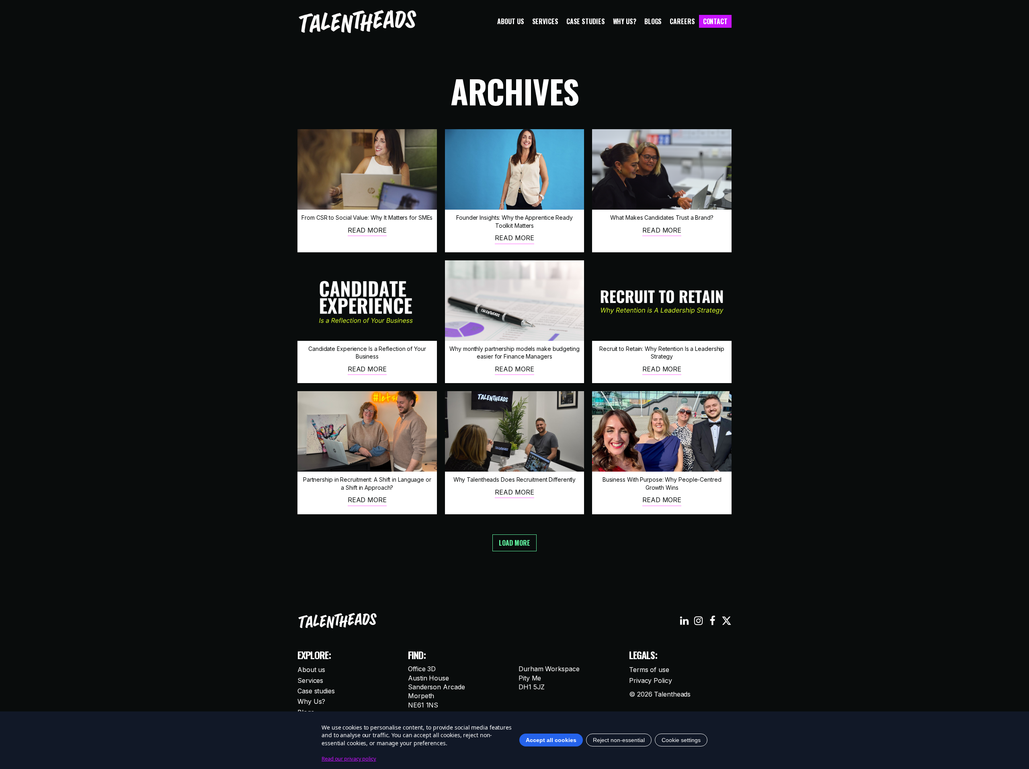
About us (510, 21)
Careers (682, 21)
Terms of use (649, 670)
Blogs (653, 21)
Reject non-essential (619, 740)
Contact (715, 21)
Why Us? (624, 21)
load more (514, 543)
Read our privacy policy (349, 758)
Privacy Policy (650, 680)
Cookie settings (681, 740)
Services (545, 21)
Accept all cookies (551, 740)
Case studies (585, 21)
